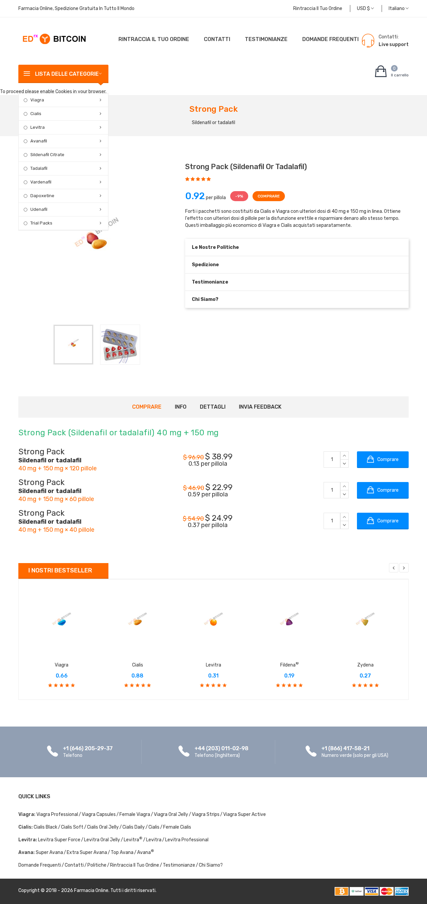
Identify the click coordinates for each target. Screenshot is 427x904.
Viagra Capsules (99, 814)
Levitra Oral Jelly (102, 840)
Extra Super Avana (87, 852)
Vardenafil (40, 181)
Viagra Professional (57, 814)
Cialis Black (45, 827)
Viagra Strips (206, 814)
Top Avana (122, 852)
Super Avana (49, 852)
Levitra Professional (186, 840)
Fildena (289, 665)
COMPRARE (269, 196)
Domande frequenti (330, 39)
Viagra (37, 99)
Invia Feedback (260, 407)
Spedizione (205, 265)
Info (180, 407)
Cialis (35, 113)
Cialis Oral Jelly (103, 827)
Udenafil (38, 209)
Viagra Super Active (244, 814)
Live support (394, 44)
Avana (145, 852)
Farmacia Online (91, 890)
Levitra (37, 127)
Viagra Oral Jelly (171, 814)
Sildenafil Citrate (47, 154)
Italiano (397, 8)
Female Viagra (134, 814)
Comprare (146, 407)
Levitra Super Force (59, 840)
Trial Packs (41, 222)
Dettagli (213, 407)
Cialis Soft (72, 827)
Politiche (96, 865)
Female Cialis (177, 827)
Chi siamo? (205, 299)
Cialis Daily (133, 827)
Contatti (217, 39)
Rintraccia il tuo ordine (317, 8)
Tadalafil (38, 168)
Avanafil (38, 140)
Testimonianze (266, 39)
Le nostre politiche (215, 247)
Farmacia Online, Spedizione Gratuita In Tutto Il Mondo (76, 8)
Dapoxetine (42, 195)
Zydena (365, 665)
